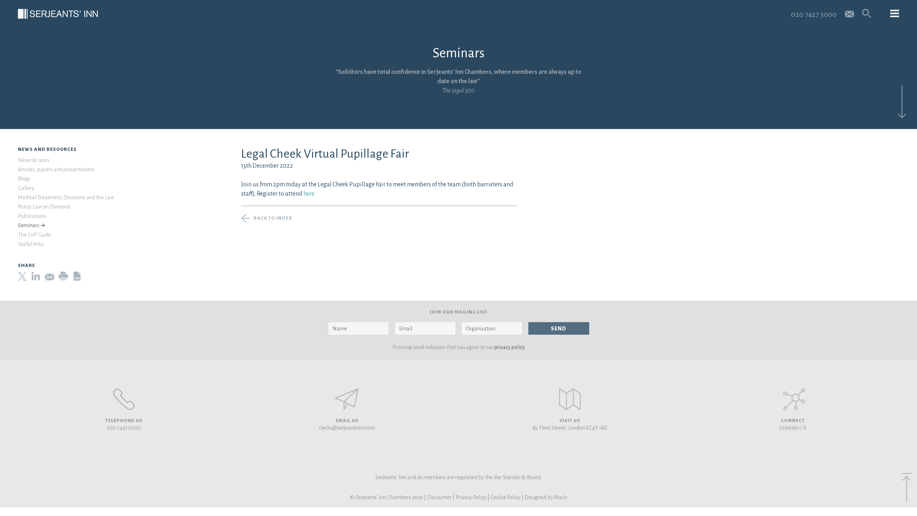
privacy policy (509, 347)
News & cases (33, 160)
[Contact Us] (570, 399)
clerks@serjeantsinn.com (347, 428)
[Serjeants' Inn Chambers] (58, 14)
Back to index (273, 218)
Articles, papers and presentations (56, 169)
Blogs (24, 179)
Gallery (26, 188)
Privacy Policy (471, 497)
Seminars (28, 225)
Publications (32, 216)
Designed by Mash (545, 497)
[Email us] (849, 13)
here (308, 194)
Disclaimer (439, 497)
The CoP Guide (34, 235)
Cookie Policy (505, 497)
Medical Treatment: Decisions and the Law (66, 197)
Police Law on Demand (44, 207)
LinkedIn (789, 428)
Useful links (31, 244)
